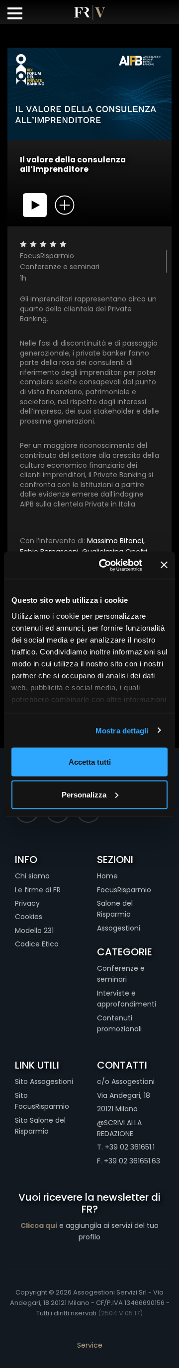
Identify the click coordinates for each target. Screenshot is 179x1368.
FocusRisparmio (124, 890)
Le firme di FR (38, 890)
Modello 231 (34, 931)
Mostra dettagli (122, 730)
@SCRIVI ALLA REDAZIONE (119, 1128)
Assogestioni (118, 928)
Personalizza (84, 794)
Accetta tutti (90, 762)
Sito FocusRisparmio (42, 1100)
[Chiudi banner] (164, 565)
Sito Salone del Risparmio (40, 1125)
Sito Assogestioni (44, 1081)
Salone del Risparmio (115, 908)
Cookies (28, 917)
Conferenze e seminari (121, 973)
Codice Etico (37, 944)
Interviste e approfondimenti (126, 998)
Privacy (27, 903)
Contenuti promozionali (119, 1023)
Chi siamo (32, 876)
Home (107, 876)
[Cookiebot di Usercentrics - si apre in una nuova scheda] (105, 565)
